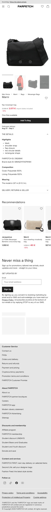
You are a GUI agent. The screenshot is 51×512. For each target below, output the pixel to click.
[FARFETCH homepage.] (25, 6)
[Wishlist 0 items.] (42, 6)
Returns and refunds (10, 363)
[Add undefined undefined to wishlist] (19, 208)
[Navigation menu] (3, 6)
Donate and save (9, 451)
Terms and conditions (25, 493)
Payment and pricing (10, 368)
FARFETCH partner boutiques (14, 397)
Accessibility (42, 493)
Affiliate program (9, 430)
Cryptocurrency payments (13, 372)
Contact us (6, 351)
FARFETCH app (8, 405)
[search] (8, 6)
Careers (5, 401)
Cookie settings (39, 497)
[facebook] (16, 483)
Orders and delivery (10, 359)
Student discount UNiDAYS (13, 438)
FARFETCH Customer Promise (14, 380)
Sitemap (5, 418)
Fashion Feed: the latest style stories (17, 471)
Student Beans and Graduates (14, 442)
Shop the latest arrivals (18, 2)
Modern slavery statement (13, 409)
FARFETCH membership (12, 434)
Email (4, 278)
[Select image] (7, 82)
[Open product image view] (25, 42)
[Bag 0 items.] (48, 6)
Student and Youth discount (14, 447)
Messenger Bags (34, 94)
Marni (15, 94)
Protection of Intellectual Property (16, 497)
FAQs (4, 355)
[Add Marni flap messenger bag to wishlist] (46, 98)
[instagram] (4, 483)
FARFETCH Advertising (11, 413)
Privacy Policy (8, 300)
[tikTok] (10, 483)
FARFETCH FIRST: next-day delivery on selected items (24, 463)
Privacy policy (7, 493)
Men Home (6, 94)
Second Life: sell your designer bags (17, 467)
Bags (22, 94)
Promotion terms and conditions (15, 376)
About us (6, 392)
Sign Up (7, 289)
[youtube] (22, 483)
